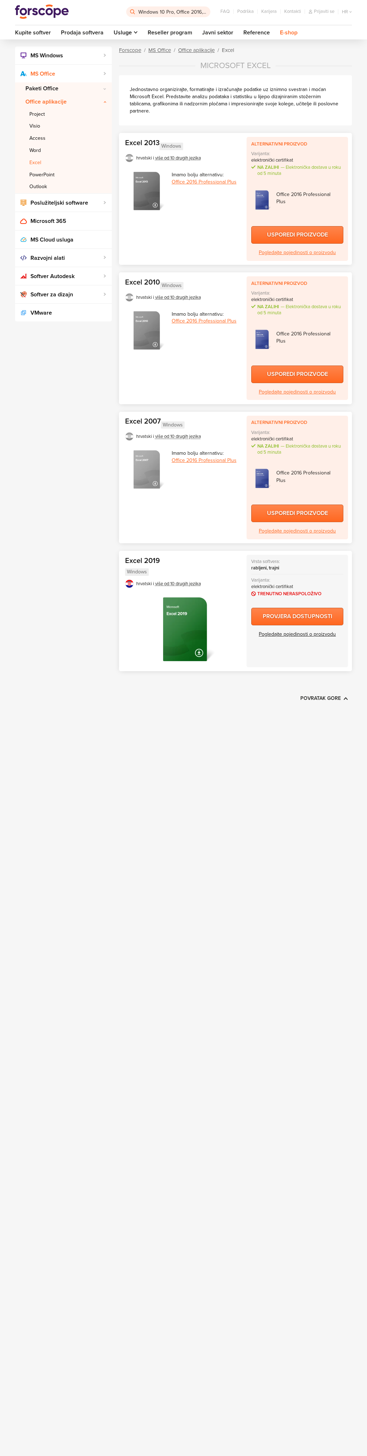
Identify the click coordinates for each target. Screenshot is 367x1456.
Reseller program (170, 32)
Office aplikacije (46, 101)
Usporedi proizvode (297, 234)
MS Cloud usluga (51, 239)
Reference (256, 32)
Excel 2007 (143, 421)
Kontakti (292, 11)
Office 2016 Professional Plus (204, 182)
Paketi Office (41, 88)
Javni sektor (217, 32)
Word (35, 150)
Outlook (38, 186)
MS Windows (46, 55)
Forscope (130, 50)
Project (37, 114)
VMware (41, 312)
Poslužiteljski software (59, 202)
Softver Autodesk (52, 276)
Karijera (269, 11)
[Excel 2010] (146, 330)
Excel (35, 162)
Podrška (245, 11)
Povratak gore (320, 698)
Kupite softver (33, 32)
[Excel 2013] (146, 191)
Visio (34, 126)
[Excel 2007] (146, 469)
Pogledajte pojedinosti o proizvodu (297, 252)
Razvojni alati (47, 258)
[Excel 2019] (185, 629)
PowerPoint (41, 175)
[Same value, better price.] (42, 11)
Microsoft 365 (48, 221)
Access (37, 138)
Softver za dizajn (51, 294)
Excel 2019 (142, 561)
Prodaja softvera (82, 32)
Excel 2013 (142, 143)
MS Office (42, 73)
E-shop (288, 32)
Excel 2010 (142, 282)
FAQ (225, 11)
